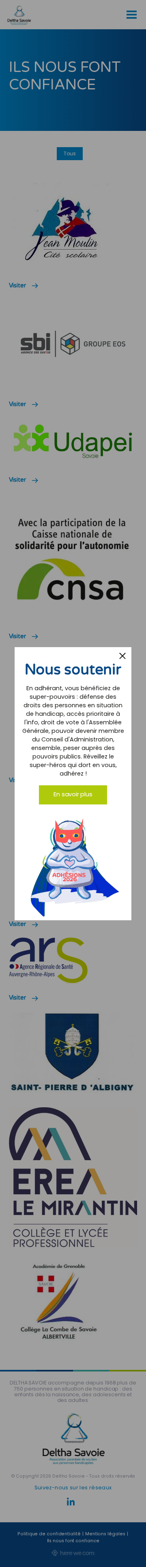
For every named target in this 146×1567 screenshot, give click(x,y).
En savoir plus (73, 794)
